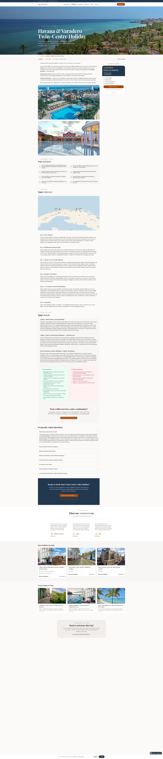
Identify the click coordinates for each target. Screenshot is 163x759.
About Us (87, 4)
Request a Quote (113, 86)
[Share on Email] (113, 64)
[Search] (115, 4)
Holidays (74, 4)
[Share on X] (111, 64)
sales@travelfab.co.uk (53, 1)
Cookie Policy (81, 756)
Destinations (66, 4)
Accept (101, 756)
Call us (114, 92)
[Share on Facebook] (109, 64)
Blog (92, 4)
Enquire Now (121, 4)
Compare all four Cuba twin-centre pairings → (70, 63)
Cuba (41, 59)
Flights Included (108, 74)
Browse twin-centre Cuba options (68, 417)
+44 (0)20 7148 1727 (43, 1)
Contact (96, 4)
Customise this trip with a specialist (80, 634)
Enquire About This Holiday (68, 495)
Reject (95, 756)
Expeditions (80, 4)
